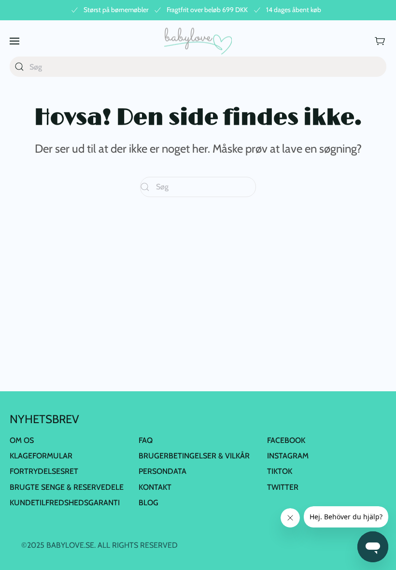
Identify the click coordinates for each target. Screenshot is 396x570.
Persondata (162, 471)
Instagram (288, 455)
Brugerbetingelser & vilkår (194, 455)
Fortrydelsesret (44, 471)
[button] (14, 41)
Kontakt (155, 487)
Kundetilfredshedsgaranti (65, 502)
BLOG (148, 502)
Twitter (282, 487)
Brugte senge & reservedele (67, 487)
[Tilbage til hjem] (198, 41)
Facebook (286, 440)
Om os (22, 440)
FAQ (146, 440)
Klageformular (41, 455)
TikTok (279, 471)
